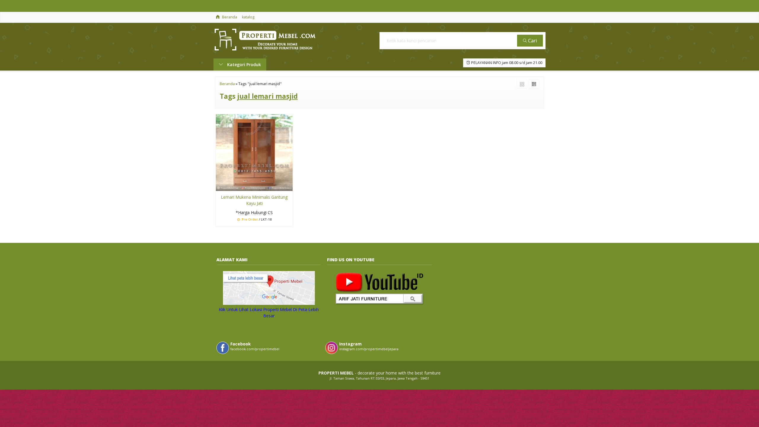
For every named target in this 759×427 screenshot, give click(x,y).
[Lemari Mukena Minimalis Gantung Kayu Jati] (254, 152)
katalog (248, 17)
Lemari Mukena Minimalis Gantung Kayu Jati (254, 200)
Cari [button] (532, 40)
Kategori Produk (243, 64)
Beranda (229, 17)
